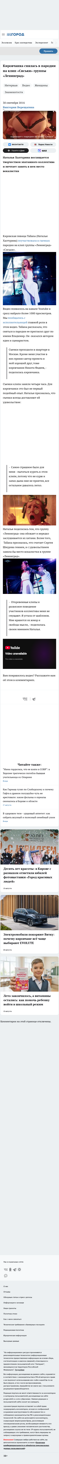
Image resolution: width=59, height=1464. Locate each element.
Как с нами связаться (12, 1319)
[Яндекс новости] (43, 144)
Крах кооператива (23, 42)
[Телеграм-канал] (15, 1270)
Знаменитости (14, 92)
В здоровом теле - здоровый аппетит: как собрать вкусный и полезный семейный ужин (29, 817)
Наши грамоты (9, 1308)
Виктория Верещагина (18, 107)
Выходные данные (11, 1341)
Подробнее (19, 1370)
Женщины (41, 85)
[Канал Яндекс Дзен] (16, 150)
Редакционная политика (13, 1330)
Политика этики (10, 1314)
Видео (26, 85)
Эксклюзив (7, 42)
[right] (56, 43)
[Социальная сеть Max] (43, 150)
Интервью (11, 85)
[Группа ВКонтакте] (16, 144)
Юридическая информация (14, 1335)
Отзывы (6, 1292)
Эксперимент (41, 42)
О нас (5, 1286)
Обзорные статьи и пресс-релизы (17, 1297)
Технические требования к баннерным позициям (24, 1324)
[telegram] (35, 699)
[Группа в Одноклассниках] (10, 1270)
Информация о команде (13, 1303)
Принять (48, 51)
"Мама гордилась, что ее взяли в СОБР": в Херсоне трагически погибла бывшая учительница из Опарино (26, 775)
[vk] (25, 699)
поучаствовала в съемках (34, 240)
